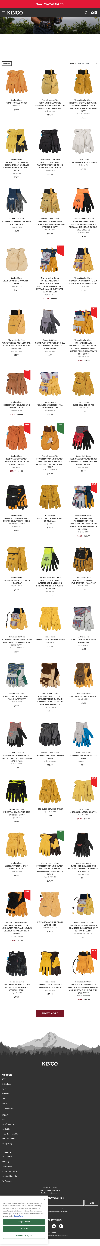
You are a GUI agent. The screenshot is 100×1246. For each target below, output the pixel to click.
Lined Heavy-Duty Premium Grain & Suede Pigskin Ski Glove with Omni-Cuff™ (50, 224)
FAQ (3, 1119)
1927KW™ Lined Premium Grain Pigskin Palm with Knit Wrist (83, 282)
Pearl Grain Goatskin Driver (83, 162)
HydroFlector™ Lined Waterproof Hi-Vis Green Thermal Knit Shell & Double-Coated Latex (50, 584)
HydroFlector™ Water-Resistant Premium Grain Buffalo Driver (17, 462)
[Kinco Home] (15, 13)
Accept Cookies (24, 1222)
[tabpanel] (50, 539)
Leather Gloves (16, 100)
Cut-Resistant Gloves (50, 693)
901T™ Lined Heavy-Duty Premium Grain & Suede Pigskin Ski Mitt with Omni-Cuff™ (50, 106)
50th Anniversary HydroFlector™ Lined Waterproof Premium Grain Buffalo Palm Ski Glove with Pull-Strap (83, 523)
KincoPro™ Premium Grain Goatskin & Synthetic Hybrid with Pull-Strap (16, 521)
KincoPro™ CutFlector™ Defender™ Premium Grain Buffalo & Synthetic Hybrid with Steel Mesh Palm (50, 700)
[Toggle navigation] (3, 12)
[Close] (45, 1199)
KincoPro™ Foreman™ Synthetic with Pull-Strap (83, 581)
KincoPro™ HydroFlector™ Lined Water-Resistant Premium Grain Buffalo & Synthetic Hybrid (17, 929)
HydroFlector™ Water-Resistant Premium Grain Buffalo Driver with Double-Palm (16, 166)
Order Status (7, 1157)
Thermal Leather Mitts (50, 100)
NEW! (4, 1079)
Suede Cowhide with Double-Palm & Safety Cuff (16, 697)
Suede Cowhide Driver (83, 405)
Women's (5, 1094)
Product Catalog (8, 1108)
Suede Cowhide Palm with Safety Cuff (83, 641)
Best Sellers (6, 1084)
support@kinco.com (52, 1193)
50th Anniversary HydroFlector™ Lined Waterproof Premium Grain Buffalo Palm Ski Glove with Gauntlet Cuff (50, 286)
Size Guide (6, 1129)
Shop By (6, 63)
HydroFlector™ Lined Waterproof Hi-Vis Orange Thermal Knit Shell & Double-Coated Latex (83, 226)
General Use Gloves (83, 578)
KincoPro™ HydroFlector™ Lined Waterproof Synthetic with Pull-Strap (16, 987)
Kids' (3, 1098)
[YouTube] (54, 1226)
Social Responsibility (10, 1134)
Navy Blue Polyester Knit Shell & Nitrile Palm (16, 223)
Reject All (24, 1229)
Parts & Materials (8, 1124)
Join (91, 1202)
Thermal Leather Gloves (83, 100)
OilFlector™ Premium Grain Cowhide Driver (16, 406)
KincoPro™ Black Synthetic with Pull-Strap (16, 813)
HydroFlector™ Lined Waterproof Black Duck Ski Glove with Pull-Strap (50, 165)
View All (5, 1103)
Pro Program (6, 1181)
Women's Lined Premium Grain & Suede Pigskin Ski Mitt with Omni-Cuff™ (16, 346)
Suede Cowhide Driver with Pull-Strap (17, 581)
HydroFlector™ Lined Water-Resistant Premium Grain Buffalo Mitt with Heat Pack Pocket (50, 463)
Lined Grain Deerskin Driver (83, 812)
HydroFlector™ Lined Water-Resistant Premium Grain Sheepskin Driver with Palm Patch (50, 870)
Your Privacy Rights (24, 1236)
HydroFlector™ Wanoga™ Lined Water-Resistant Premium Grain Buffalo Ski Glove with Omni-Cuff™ (83, 989)
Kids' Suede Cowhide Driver (50, 809)
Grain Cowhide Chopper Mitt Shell (16, 282)
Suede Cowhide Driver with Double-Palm (50, 519)
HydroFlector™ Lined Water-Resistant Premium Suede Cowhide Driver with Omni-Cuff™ (83, 107)
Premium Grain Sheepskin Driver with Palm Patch (50, 986)
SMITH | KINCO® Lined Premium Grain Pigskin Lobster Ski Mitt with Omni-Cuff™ (83, 928)
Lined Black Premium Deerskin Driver (50, 757)
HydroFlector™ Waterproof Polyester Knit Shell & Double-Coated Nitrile (83, 462)
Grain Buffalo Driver (16, 103)
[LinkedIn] (61, 1226)
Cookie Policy (18, 1216)
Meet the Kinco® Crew (10, 1176)
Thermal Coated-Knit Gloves (83, 219)
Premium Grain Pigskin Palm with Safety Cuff (50, 406)
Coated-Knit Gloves (17, 219)
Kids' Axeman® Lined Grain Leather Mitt (50, 923)
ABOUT (5, 1115)
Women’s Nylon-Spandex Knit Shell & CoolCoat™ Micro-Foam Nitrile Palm (17, 758)
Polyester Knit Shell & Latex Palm (83, 757)
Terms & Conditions (9, 1139)
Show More (50, 1013)
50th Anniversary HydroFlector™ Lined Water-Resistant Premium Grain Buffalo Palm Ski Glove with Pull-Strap (83, 348)
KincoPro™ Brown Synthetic (83, 696)
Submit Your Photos (9, 1171)
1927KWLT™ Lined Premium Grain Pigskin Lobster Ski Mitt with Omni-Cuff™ (17, 642)
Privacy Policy (7, 1143)
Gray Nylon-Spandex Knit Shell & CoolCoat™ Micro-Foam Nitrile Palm (50, 346)
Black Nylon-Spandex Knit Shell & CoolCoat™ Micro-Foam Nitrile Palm (83, 869)
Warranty (5, 1162)
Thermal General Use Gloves (49, 159)
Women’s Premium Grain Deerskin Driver (16, 867)
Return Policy (7, 1166)
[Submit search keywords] (86, 12)
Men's (4, 1089)
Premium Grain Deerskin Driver (50, 640)
